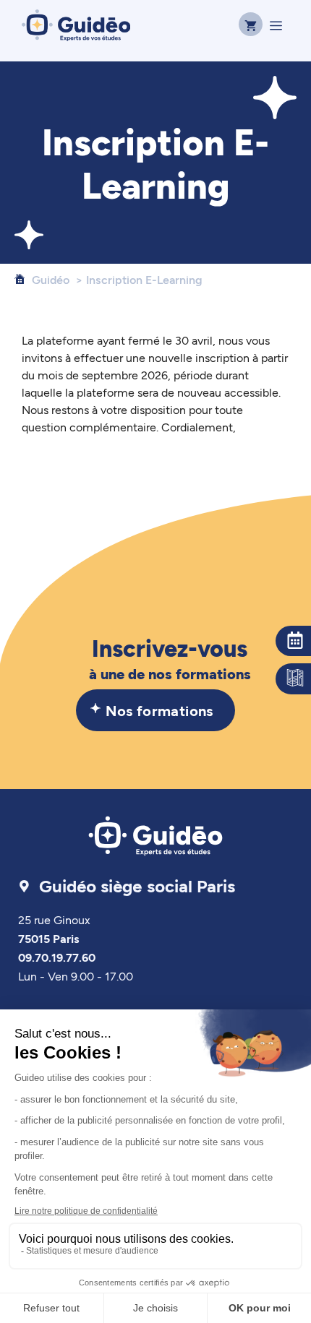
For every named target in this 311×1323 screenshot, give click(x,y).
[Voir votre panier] (249, 25)
